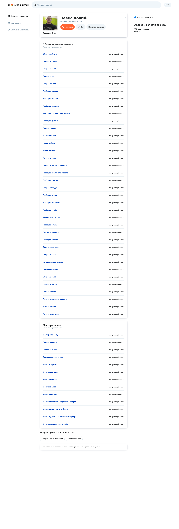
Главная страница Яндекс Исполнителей (18, 5)
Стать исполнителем (20, 30)
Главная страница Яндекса (9, 5)
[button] (67, 27)
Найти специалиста (19, 16)
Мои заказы (16, 23)
